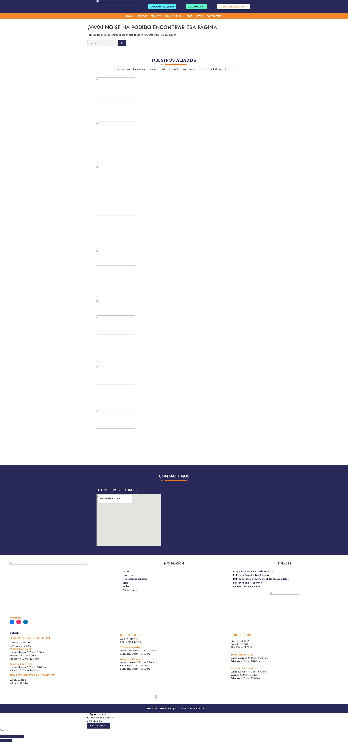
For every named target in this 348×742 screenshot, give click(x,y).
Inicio (129, 16)
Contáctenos (214, 16)
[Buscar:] (103, 43)
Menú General (173, 16)
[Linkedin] (25, 622)
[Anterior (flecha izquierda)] (3, 740)
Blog (189, 16)
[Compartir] (9, 736)
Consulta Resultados (231, 6)
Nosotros (141, 16)
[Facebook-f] (12, 622)
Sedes (200, 16)
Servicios (156, 16)
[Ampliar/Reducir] (21, 736)
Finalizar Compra (98, 725)
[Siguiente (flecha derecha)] (9, 740)
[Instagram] (18, 622)
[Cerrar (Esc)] (3, 736)
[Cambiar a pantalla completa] (15, 736)
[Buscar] (122, 43)
